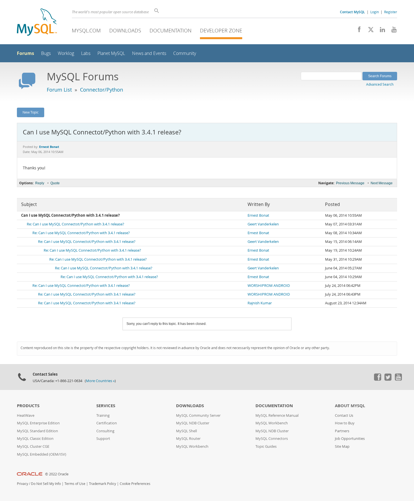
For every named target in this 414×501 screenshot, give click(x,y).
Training (103, 415)
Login (374, 12)
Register (390, 12)
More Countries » (100, 380)
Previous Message (350, 183)
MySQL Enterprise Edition (38, 423)
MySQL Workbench (192, 446)
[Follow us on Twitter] (387, 379)
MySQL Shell (186, 431)
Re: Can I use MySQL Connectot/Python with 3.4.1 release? (75, 224)
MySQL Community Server (198, 415)
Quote (55, 183)
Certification (106, 423)
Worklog (66, 53)
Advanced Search (379, 84)
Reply (39, 183)
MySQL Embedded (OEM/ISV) (41, 454)
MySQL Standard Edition (37, 431)
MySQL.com (86, 30)
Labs (85, 53)
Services (105, 406)
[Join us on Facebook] (357, 31)
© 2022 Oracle (56, 474)
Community (184, 53)
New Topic (31, 112)
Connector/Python (101, 89)
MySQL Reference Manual (277, 415)
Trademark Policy (102, 484)
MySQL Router (188, 438)
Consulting (105, 431)
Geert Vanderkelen (263, 224)
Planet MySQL (111, 53)
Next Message (382, 183)
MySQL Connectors (271, 438)
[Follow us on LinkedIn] (380, 31)
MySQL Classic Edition (35, 438)
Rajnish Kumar (260, 303)
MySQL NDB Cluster (192, 423)
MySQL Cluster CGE (33, 446)
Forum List (59, 89)
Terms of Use (74, 484)
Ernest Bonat (258, 215)
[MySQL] (37, 22)
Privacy (22, 484)
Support (103, 438)
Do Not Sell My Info (46, 484)
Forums (25, 53)
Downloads (125, 30)
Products (28, 406)
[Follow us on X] (369, 31)
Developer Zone (221, 30)
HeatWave (25, 415)
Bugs (46, 53)
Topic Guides (266, 446)
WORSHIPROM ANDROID (269, 285)
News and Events (149, 53)
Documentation (171, 30)
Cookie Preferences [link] (135, 484)
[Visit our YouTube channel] (392, 31)
